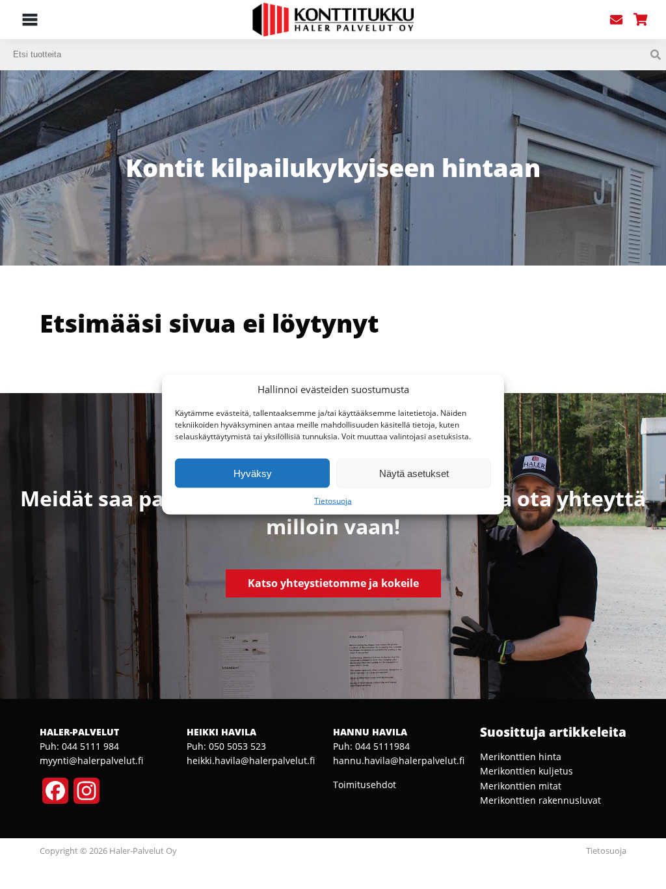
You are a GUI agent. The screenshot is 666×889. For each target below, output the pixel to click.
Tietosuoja (333, 500)
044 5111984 (382, 746)
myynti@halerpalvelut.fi (91, 760)
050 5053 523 (237, 746)
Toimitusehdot (364, 784)
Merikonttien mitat (520, 786)
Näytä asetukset (414, 472)
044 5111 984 (90, 746)
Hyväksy (252, 472)
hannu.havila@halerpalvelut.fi (398, 760)
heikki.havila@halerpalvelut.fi (251, 760)
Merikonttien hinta (520, 756)
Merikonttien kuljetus (526, 771)
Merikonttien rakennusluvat (540, 800)
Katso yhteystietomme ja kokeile (333, 583)
